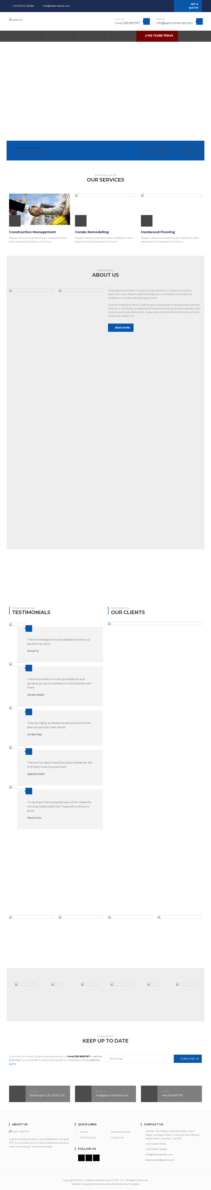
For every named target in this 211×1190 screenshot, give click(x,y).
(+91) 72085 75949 (155, 1144)
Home (84, 1131)
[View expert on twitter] (20, 957)
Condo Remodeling (92, 232)
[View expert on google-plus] (24, 957)
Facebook (155, 6)
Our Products (88, 1137)
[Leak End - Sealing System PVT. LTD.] (15, 19)
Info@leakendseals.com (56, 5)
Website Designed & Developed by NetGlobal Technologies (105, 1184)
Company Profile (120, 1131)
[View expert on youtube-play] (74, 957)
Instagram (166, 6)
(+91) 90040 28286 (23, 5)
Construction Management (32, 232)
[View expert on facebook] (11, 957)
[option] (25, 988)
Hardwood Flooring (158, 232)
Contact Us (117, 1137)
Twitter (160, 6)
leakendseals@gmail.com (160, 1160)
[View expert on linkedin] (16, 957)
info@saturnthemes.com (174, 23)
